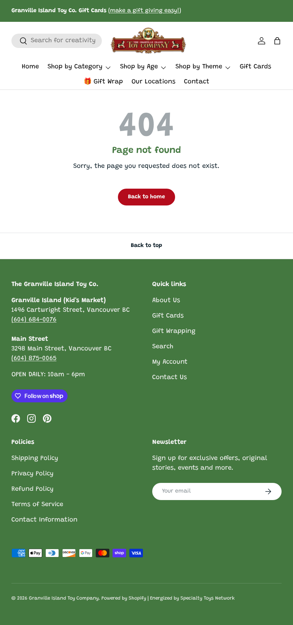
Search (162, 347)
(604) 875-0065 (33, 358)
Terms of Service (37, 505)
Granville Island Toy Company (64, 598)
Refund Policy (32, 489)
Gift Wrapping (173, 331)
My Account (170, 362)
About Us (166, 300)
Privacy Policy (32, 474)
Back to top (146, 245)
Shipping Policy (34, 458)
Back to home (146, 197)
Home (30, 67)
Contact (196, 82)
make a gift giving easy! (144, 11)
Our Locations (153, 82)
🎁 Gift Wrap (103, 82)
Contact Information (44, 520)
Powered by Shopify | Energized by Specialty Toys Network (168, 598)
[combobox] (56, 41)
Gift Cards (255, 67)
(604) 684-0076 (33, 320)
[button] (277, 41)
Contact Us (169, 377)
